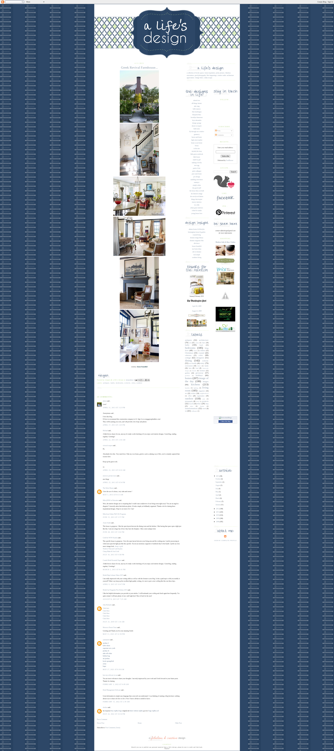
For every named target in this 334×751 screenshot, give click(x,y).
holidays (199, 375)
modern (193, 393)
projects (205, 401)
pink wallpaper (196, 171)
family (206, 366)
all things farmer (197, 103)
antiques (106, 383)
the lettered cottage (196, 194)
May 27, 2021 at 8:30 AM (113, 669)
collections (188, 355)
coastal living (197, 235)
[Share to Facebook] (146, 380)
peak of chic (196, 168)
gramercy (197, 134)
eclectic (127, 383)
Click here (106, 608)
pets (204, 399)
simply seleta (197, 185)
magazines (202, 391)
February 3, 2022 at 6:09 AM (116, 684)
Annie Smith (107, 523)
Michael (105, 431)
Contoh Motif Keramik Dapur (112, 560)
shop (206, 404)
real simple (196, 255)
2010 (218, 515)
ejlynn (105, 401)
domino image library (196, 238)
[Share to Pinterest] (148, 380)
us (186, 411)
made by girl (197, 160)
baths (113, 383)
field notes (196, 129)
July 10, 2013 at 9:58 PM (113, 555)
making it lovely (197, 163)
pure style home (197, 174)
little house (196, 157)
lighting (196, 388)
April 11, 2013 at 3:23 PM (114, 408)
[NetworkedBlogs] (225, 418)
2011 (218, 512)
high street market (196, 140)
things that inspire (196, 199)
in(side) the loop (197, 151)
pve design (196, 177)
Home (140, 723)
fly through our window (196, 131)
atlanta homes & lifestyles (197, 229)
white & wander (197, 210)
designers (200, 358)
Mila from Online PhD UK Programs (114, 514)
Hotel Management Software (112, 690)
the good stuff (196, 188)
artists (197, 343)
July (217, 489)
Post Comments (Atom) (112, 728)
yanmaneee (106, 640)
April (217, 495)
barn (203, 343)
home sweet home (196, 143)
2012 (218, 509)
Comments (220, 135)
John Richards (107, 605)
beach (201, 345)
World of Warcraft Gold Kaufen (112, 549)
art (190, 343)
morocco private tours (109, 476)
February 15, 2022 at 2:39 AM (116, 702)
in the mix (197, 148)
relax (199, 404)
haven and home (197, 137)
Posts (218, 131)
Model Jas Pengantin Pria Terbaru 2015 (115, 590)
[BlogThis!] (141, 380)
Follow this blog (225, 421)
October (218, 479)
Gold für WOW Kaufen (110, 538)
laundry (187, 388)
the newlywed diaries (196, 196)
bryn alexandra (196, 120)
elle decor (197, 243)
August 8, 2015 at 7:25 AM (115, 599)
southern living (196, 257)
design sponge (196, 123)
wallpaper (194, 411)
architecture (203, 340)
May (217, 492)
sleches (105, 707)
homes (188, 378)
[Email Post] (136, 380)
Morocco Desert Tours (110, 627)
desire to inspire (197, 126)
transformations (191, 408)
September (219, 482)
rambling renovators (196, 180)
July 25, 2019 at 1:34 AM (114, 622)
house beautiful (196, 246)
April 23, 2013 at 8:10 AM (114, 470)
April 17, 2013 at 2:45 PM (114, 425)
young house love (196, 213)
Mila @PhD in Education (110, 500)
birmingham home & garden (196, 232)
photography (189, 401)
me (186, 393)
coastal (201, 353)
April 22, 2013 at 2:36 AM (114, 440)
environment (189, 366)
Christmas (189, 353)
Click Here (106, 611)
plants (197, 401)
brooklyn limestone (197, 117)
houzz (197, 146)
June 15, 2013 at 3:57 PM (113, 517)
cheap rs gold (119, 546)
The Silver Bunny (108, 488)
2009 (218, 518)
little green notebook (196, 154)
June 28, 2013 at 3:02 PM (113, 532)
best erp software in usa (110, 675)
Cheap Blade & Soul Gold (111, 551)
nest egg (196, 165)
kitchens (195, 384)
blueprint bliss (196, 115)
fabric (199, 366)
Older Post (178, 723)
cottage (188, 358)
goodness (187, 375)
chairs (195, 350)
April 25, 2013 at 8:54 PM (114, 482)
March (218, 498)
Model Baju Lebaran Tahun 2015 (113, 575)
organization (200, 396)
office (190, 396)
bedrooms (119, 383)
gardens (187, 373)
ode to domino (196, 252)
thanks (202, 406)
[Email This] (138, 380)
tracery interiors (197, 202)
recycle (191, 404)
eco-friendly (192, 363)
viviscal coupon (107, 445)
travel (204, 408)
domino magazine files (197, 240)
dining (188, 360)
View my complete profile (225, 540)
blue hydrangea (196, 112)
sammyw (196, 182)
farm (190, 368)
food (197, 368)
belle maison (197, 109)
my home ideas (196, 249)
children (202, 350)
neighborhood (204, 393)
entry (134, 383)
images (205, 381)
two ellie (196, 205)
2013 (218, 476)
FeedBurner (229, 160)
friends (194, 370)
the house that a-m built (197, 191)
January (218, 505)
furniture (202, 371)
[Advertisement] (225, 373)
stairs (191, 406)
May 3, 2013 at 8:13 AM (113, 495)
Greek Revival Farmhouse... (139, 67)
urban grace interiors (196, 208)
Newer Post (100, 723)
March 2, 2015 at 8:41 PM (114, 569)
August (218, 485)
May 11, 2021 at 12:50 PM (114, 634)
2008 (218, 522)
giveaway (199, 373)
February (219, 501)
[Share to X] (143, 380)
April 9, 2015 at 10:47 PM (114, 584)
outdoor (139, 383)
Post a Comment (102, 719)
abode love (196, 100)
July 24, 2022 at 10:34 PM (114, 714)
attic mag (196, 106)
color (201, 355)
